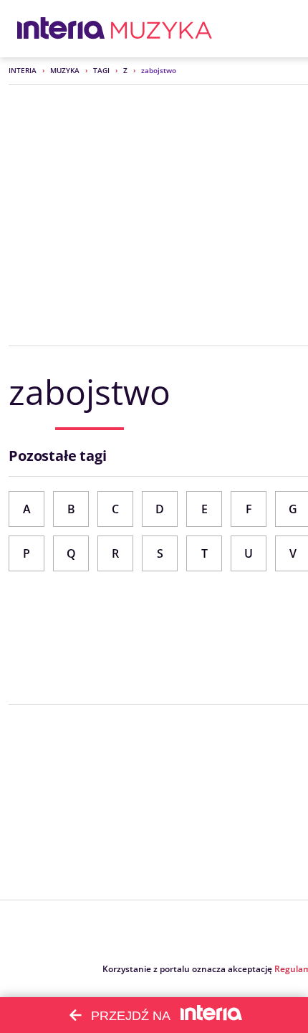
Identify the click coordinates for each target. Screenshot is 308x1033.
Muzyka (65, 70)
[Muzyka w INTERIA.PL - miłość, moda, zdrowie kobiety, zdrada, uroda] (161, 28)
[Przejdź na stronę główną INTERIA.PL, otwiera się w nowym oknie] (61, 28)
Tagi (101, 70)
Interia (23, 70)
